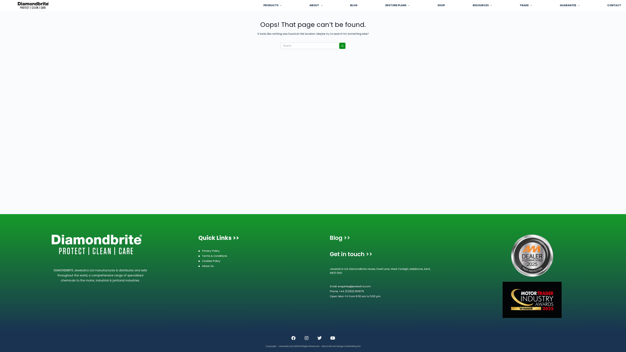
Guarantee (568, 5)
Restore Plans (395, 5)
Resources (481, 5)
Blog (354, 5)
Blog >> (340, 238)
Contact (614, 5)
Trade (524, 5)
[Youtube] (332, 338)
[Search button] (342, 46)
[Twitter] (319, 338)
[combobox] (310, 46)
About (314, 5)
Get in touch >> (351, 254)
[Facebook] (293, 338)
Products (270, 5)
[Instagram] (306, 338)
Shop (441, 5)
